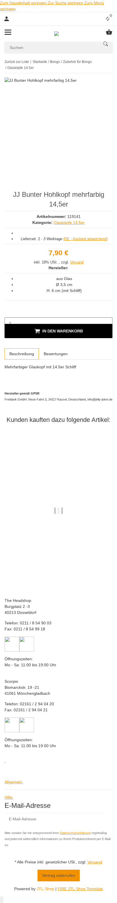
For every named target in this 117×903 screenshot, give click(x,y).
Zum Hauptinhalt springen (24, 3)
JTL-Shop (46, 888)
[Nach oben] (1, 899)
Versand (76, 262)
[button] (15, 782)
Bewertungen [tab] (56, 354)
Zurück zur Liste (17, 62)
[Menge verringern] (9, 311)
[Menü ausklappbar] (8, 32)
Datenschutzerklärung (75, 833)
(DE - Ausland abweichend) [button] (85, 239)
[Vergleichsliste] (107, 19)
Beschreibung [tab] (21, 354)
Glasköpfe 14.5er (69, 222)
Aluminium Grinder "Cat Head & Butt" (58, 560)
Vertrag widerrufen (58, 875)
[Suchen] (106, 44)
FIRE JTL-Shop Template (80, 888)
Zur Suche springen (66, 3)
